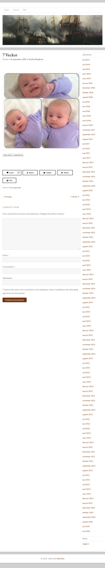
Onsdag (8, 197)
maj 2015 (86, 260)
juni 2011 (86, 480)
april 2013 (86, 377)
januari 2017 (87, 167)
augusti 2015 (87, 246)
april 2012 (86, 433)
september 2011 (88, 466)
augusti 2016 (87, 190)
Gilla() (7, 155)
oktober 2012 (87, 405)
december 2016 (88, 172)
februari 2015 (87, 274)
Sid (24, 10)
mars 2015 (86, 270)
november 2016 (88, 176)
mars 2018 (86, 120)
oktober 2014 (87, 293)
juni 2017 (86, 148)
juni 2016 (86, 200)
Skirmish (60, 558)
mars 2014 (86, 326)
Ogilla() (18, 155)
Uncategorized (15, 188)
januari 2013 (87, 391)
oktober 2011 (87, 461)
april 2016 (86, 209)
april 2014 (86, 321)
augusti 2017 (87, 139)
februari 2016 (87, 218)
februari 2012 (87, 442)
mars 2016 (86, 214)
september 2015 (88, 242)
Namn (6, 255)
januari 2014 (87, 335)
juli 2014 (86, 307)
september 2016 (88, 186)
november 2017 (88, 130)
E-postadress (9, 266)
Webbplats (7, 278)
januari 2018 (87, 125)
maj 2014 (86, 316)
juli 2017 (86, 144)
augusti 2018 (87, 97)
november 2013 (88, 344)
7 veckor (74, 197)
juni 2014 (86, 312)
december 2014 (88, 284)
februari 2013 (87, 386)
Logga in (85, 544)
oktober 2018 (87, 92)
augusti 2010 (87, 522)
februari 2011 (87, 498)
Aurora (16, 10)
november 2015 (88, 232)
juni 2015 (86, 256)
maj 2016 (86, 204)
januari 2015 (87, 279)
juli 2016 (86, 195)
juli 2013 (86, 363)
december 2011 (88, 452)
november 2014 (88, 288)
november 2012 (88, 400)
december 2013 (88, 340)
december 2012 (88, 396)
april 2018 (86, 116)
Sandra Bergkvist (36, 59)
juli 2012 (86, 419)
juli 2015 (86, 251)
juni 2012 (86, 424)
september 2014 (88, 298)
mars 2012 (86, 438)
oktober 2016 (87, 181)
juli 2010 (86, 526)
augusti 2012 (87, 414)
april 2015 (86, 265)
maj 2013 (86, 372)
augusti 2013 (87, 358)
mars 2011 (86, 494)
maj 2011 (86, 484)
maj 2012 (86, 428)
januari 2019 (87, 83)
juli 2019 (86, 60)
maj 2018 (86, 111)
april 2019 (86, 74)
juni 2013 (86, 368)
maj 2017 (86, 153)
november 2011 (88, 456)
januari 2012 (87, 447)
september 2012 (88, 410)
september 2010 (88, 517)
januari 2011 (87, 503)
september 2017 (88, 134)
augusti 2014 (87, 302)
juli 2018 (86, 102)
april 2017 (86, 158)
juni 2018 (86, 106)
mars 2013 (86, 382)
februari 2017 (87, 162)
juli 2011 (86, 475)
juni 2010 (86, 531)
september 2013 (88, 354)
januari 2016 (87, 223)
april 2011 (86, 489)
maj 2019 (86, 69)
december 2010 (88, 508)
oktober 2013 (87, 349)
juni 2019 (86, 64)
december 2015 (88, 228)
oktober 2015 (87, 237)
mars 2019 (86, 78)
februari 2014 (87, 330)
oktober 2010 (87, 512)
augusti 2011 (87, 470)
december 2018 (88, 88)
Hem (7, 10)
